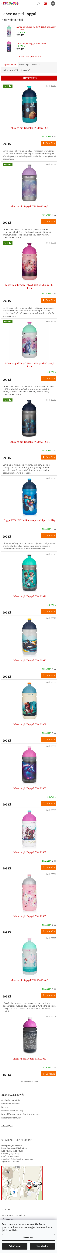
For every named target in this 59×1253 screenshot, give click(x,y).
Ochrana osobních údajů (12, 1110)
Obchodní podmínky (10, 1100)
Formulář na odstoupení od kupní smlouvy (20, 1114)
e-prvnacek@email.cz (15, 1215)
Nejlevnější (24, 64)
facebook (9, 1219)
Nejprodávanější (10, 70)
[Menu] (53, 3)
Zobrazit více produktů (28, 56)
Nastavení (28, 1237)
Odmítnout (15, 1246)
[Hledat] (38, 3)
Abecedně (25, 70)
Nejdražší (36, 64)
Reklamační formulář (11, 1117)
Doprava (5, 1107)
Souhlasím (42, 1246)
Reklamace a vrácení (10, 1103)
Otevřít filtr (30, 78)
